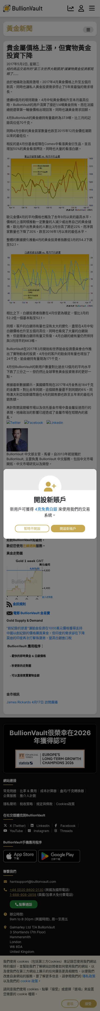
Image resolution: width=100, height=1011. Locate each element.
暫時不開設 (32, 528)
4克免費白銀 (46, 509)
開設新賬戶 (68, 528)
